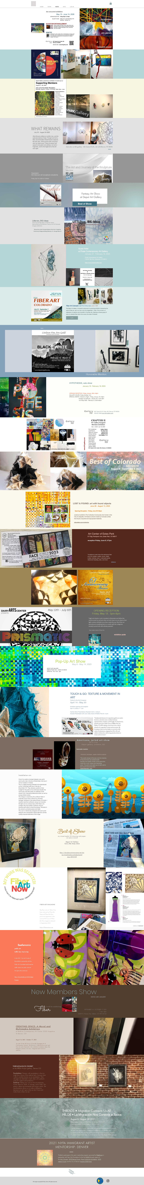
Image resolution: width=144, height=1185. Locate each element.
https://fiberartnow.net (46, 927)
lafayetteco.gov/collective (81, 522)
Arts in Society (64, 1159)
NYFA (87, 1157)
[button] (111, 3)
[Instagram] (108, 1181)
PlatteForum (99, 1155)
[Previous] (7, 666)
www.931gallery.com (107, 413)
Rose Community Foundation (89, 1159)
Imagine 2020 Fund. (86, 1161)
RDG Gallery (74, 1122)
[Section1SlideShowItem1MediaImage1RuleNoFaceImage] (70, 682)
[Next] (137, 666)
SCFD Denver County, (75, 1159)
